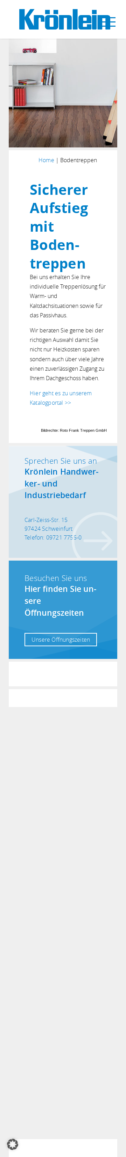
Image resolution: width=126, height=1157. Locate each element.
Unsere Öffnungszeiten (60, 639)
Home (46, 160)
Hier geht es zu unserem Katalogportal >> (61, 397)
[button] (12, 1144)
